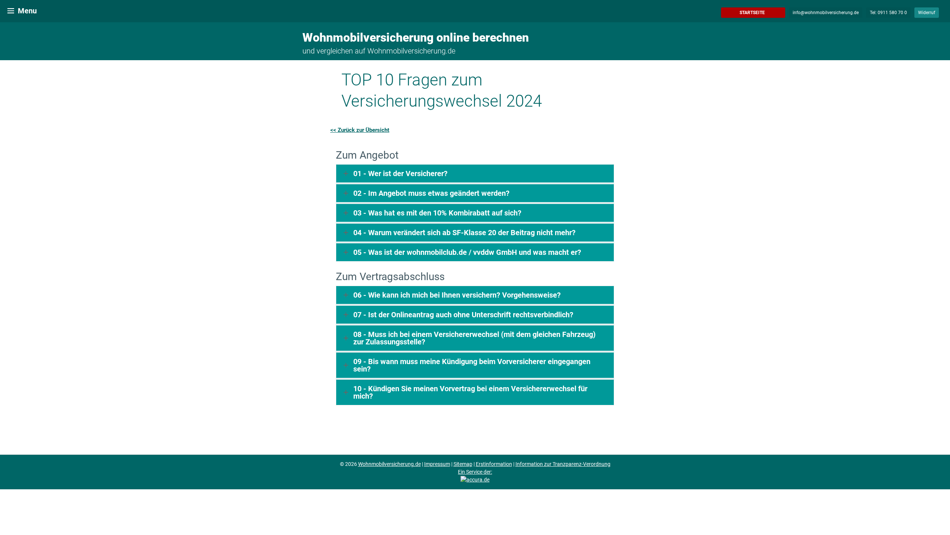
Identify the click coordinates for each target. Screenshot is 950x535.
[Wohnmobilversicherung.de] (10, 10)
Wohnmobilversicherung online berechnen (415, 37)
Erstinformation (494, 464)
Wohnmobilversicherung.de (389, 464)
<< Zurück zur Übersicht (359, 130)
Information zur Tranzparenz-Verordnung (562, 464)
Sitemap (462, 464)
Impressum (437, 464)
